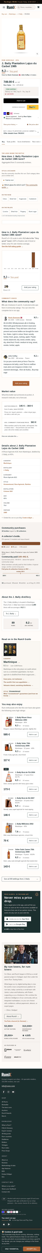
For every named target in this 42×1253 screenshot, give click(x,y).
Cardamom (32, 199)
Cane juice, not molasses (14, 679)
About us (5, 1160)
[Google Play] (9, 1224)
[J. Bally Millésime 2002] (9, 828)
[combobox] (26, 7)
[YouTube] (13, 1092)
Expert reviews (7, 1131)
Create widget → (28, 518)
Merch (4, 1116)
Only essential (12, 1249)
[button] (21, 37)
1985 (5, 512)
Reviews (4, 1163)
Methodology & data (8, 1165)
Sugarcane (22, 199)
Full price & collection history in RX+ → (16, 569)
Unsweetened (9, 484)
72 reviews (26, 858)
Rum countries (7, 1136)
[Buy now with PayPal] (32, 107)
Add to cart (21, 101)
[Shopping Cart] (38, 7)
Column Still (8, 491)
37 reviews (26, 726)
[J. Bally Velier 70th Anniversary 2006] (9, 747)
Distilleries (5, 1139)
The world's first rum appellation (17, 682)
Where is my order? (8, 1186)
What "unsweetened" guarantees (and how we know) (21, 695)
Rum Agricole (8, 60)
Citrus (5, 199)
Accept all (32, 1249)
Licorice (5, 211)
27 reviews (26, 806)
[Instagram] (8, 1092)
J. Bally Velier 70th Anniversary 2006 (22, 744)
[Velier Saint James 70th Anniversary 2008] (9, 853)
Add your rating (30, 287)
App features (6, 1168)
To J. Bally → (11, 614)
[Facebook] (4, 1092)
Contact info (6, 1192)
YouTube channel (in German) (16, 1021)
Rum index (5, 1148)
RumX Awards (6, 1113)
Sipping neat (8, 180)
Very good (14, 71)
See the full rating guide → (12, 246)
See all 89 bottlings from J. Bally (21, 879)
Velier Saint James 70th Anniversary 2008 (24, 851)
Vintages (5, 1145)
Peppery (23, 211)
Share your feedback (9, 1189)
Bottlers (4, 1142)
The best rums (7, 1107)
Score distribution (24, 142)
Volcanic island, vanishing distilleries (18, 685)
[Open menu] (4, 7)
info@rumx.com (8, 1086)
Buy (3, 142)
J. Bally (6, 470)
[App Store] (4, 1224)
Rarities (28, 484)
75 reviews (26, 832)
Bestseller (5, 1104)
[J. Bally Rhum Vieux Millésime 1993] (9, 721)
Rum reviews (36, 142)
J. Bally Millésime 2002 (24, 824)
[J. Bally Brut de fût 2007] (9, 802)
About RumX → (13, 1016)
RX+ (3, 1177)
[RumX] (11, 7)
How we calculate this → (10, 436)
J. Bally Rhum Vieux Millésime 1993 (23, 719)
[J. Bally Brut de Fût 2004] (9, 776)
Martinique (7, 463)
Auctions (5, 1110)
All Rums (5, 1102)
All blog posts (6, 1133)
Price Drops (6, 1151)
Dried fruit (13, 199)
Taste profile (11, 142)
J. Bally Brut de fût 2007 (24, 798)
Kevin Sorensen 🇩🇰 (15, 317)
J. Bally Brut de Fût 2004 (25, 772)
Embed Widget (7, 1174)
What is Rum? (6, 1125)
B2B (3, 1171)
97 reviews (26, 780)
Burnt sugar (33, 211)
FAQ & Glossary (7, 1128)
